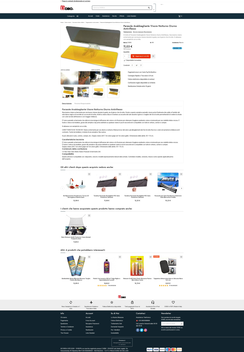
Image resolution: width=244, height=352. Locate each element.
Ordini (97, 16)
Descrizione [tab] (67, 104)
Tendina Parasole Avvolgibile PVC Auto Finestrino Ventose (107, 196)
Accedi (90, 16)
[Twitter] (141, 330)
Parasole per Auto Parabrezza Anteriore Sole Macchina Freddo (168, 196)
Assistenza (105, 16)
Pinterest (141, 65)
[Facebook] (137, 330)
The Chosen (65, 333)
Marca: (125, 42)
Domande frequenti (117, 327)
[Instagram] (145, 330)
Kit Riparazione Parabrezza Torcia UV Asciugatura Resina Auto (76, 196)
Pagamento (64, 320)
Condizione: (175, 42)
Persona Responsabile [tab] (82, 103)
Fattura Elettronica (117, 320)
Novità (114, 16)
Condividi (132, 65)
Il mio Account (90, 320)
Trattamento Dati (116, 324)
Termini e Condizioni (67, 327)
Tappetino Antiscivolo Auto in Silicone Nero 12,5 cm (168, 279)
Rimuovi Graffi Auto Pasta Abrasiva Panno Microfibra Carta (137, 279)
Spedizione (64, 324)
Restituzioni (89, 330)
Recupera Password (92, 324)
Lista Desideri (131, 16)
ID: (151, 42)
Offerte (121, 16)
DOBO (130, 42)
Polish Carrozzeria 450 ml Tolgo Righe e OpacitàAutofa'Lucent (106, 279)
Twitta (136, 65)
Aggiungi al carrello (140, 56)
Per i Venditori (115, 330)
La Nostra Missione (117, 317)
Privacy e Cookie (66, 330)
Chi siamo (64, 317)
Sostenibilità (115, 333)
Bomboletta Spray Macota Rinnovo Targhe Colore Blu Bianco (76, 279)
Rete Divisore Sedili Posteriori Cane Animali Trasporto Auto (76, 237)
